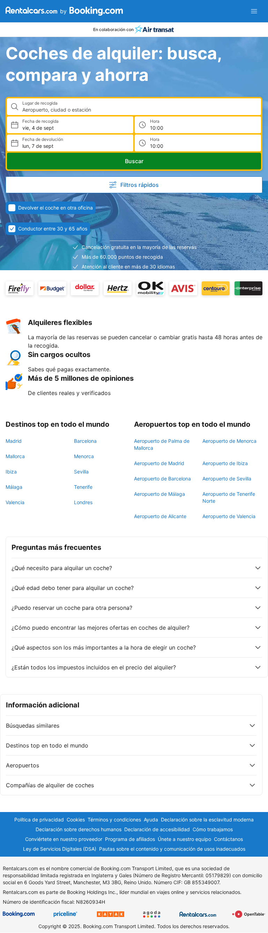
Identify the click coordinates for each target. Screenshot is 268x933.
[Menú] (254, 11)
